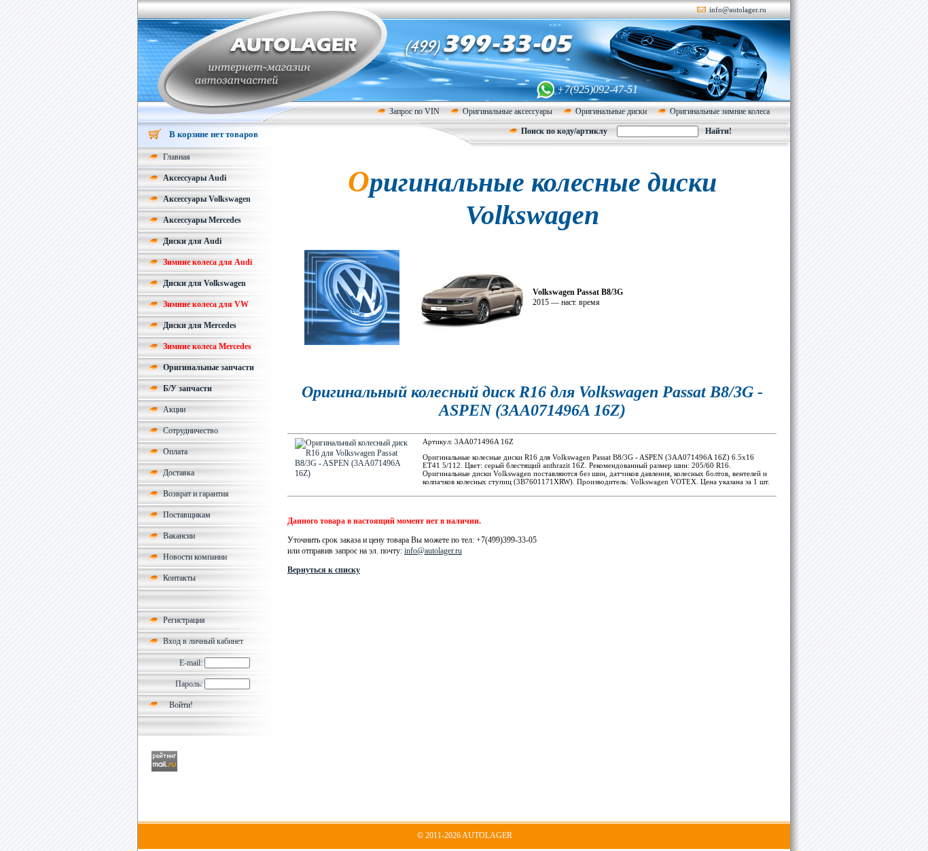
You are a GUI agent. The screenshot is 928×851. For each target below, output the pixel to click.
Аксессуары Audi (194, 178)
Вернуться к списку (323, 570)
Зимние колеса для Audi (207, 262)
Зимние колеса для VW (206, 304)
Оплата (175, 451)
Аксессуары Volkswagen (207, 199)
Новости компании (195, 557)
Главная (176, 157)
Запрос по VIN (414, 111)
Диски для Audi (192, 241)
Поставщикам (187, 515)
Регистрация (184, 620)
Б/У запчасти (187, 388)
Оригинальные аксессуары (507, 111)
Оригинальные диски (611, 111)
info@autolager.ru (737, 9)
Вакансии (179, 536)
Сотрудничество (190, 430)
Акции (174, 409)
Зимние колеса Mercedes (207, 346)
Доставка (178, 472)
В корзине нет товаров (213, 134)
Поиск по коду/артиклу (564, 131)
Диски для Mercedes (199, 325)
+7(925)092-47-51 (597, 89)
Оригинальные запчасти (208, 367)
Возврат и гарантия (196, 494)
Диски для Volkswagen (204, 283)
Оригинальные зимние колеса (720, 111)
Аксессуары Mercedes (202, 220)
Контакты (179, 578)
